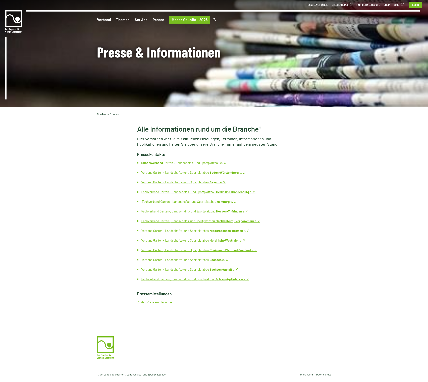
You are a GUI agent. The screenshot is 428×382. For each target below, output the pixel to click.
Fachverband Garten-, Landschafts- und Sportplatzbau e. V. (198, 192)
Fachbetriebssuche (368, 5)
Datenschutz (323, 374)
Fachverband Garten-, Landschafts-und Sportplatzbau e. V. (200, 221)
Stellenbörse (340, 5)
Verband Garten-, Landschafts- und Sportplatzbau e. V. (193, 172)
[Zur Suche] (214, 19)
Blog (396, 5)
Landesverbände (318, 5)
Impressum (306, 374)
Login (415, 5)
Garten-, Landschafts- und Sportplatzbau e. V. (183, 163)
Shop (387, 5)
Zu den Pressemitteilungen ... (157, 302)
